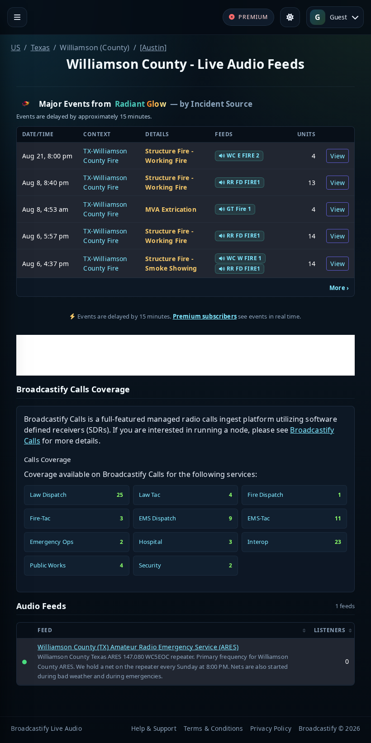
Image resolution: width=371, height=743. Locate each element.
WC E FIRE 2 (243, 155)
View (337, 156)
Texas (40, 47)
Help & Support (153, 728)
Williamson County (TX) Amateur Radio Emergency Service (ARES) (138, 647)
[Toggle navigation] (17, 17)
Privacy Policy (270, 728)
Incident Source (221, 104)
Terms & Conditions (213, 728)
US (15, 47)
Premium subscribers (205, 316)
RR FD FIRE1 (243, 182)
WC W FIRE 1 (244, 258)
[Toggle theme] (290, 17)
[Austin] (153, 47)
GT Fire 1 (239, 209)
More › (339, 288)
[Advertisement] (185, 355)
